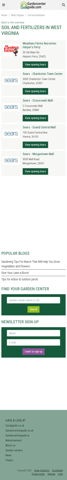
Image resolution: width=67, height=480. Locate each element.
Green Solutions (41, 470)
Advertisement (13, 440)
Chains (9, 460)
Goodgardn (57, 470)
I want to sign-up (33, 351)
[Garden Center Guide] (33, 4)
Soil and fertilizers (36, 15)
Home (4, 15)
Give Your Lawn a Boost (15, 273)
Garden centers (14, 450)
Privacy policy (38, 474)
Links (60, 474)
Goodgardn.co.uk (14, 425)
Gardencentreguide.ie (17, 435)
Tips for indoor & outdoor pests (19, 279)
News (8, 455)
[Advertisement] (33, 213)
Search (33, 309)
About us (10, 445)
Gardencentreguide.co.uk (19, 430)
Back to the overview (12, 22)
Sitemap (51, 474)
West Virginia (17, 15)
